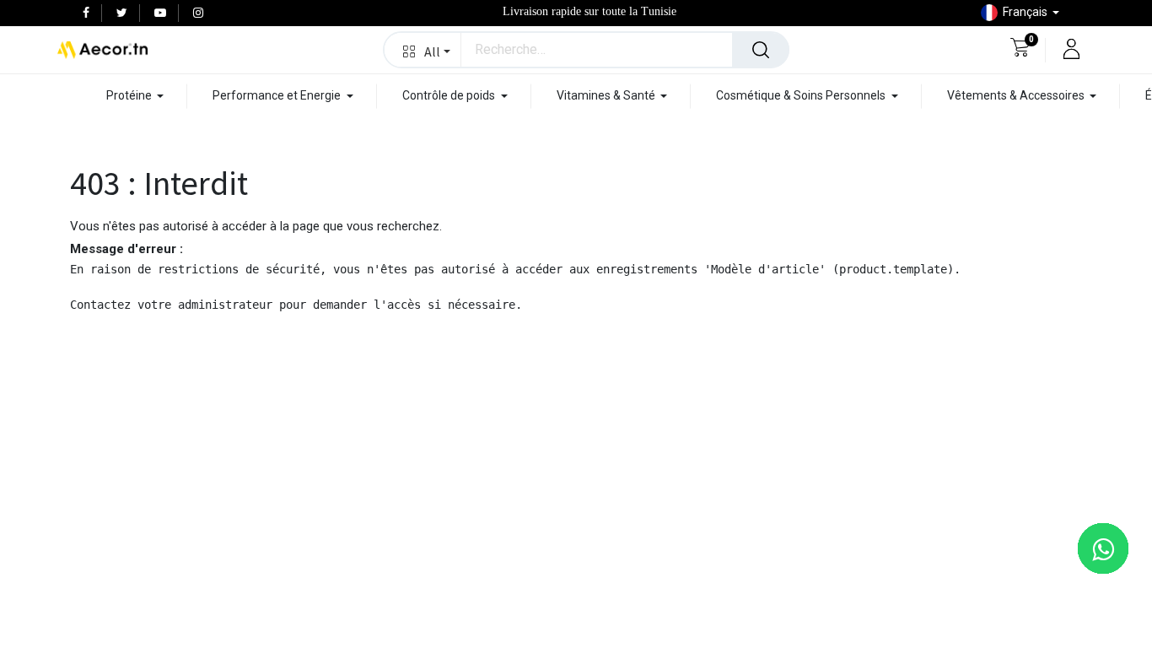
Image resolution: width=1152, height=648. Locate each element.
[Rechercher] (760, 50)
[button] (423, 50)
